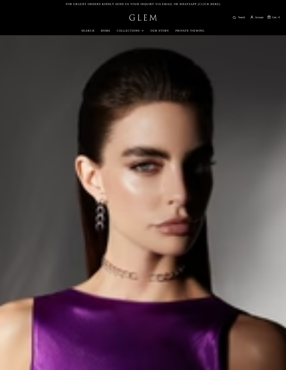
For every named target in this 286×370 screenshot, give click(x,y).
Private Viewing (190, 30)
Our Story (160, 30)
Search (88, 30)
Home (106, 30)
